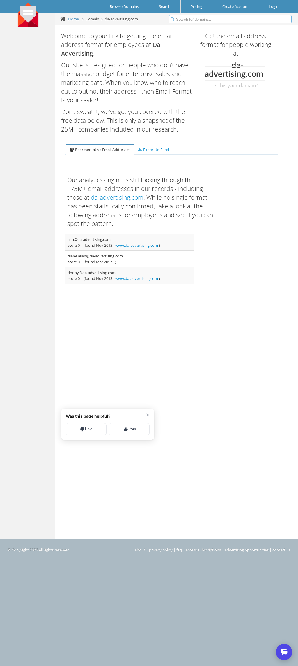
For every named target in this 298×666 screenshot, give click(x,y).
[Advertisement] (29, 119)
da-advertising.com (117, 197)
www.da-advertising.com (137, 245)
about (140, 550)
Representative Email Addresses (102, 149)
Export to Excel (155, 149)
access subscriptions (203, 550)
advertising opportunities (247, 550)
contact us (281, 550)
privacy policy (161, 550)
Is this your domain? (236, 85)
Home (73, 19)
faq (179, 550)
